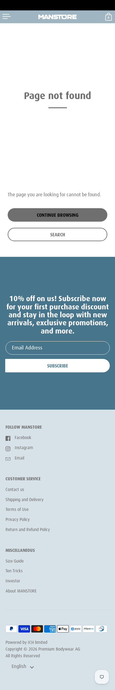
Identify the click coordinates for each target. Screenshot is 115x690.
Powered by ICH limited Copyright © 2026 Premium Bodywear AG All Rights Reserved (43, 649)
